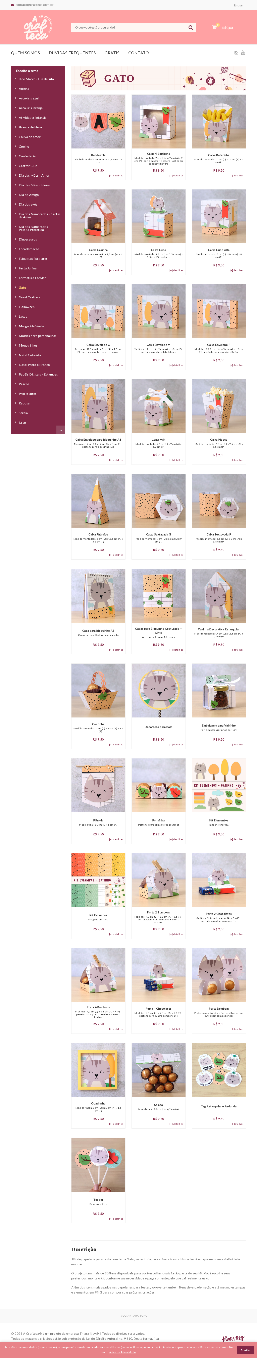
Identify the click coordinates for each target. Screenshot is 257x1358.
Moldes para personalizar (37, 335)
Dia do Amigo (29, 194)
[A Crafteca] (38, 27)
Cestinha (98, 727)
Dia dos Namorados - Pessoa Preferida (34, 228)
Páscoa (24, 383)
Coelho (24, 146)
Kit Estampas (98, 917)
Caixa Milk (159, 443)
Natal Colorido (30, 354)
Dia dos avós (28, 204)
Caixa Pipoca (219, 443)
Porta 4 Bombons (98, 1012)
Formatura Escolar (32, 277)
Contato (138, 52)
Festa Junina (28, 268)
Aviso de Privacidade (122, 1352)
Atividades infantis (32, 117)
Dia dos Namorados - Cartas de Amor (40, 215)
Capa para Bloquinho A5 (98, 633)
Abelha (24, 88)
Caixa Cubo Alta (219, 253)
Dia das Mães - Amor (34, 175)
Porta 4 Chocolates (159, 1012)
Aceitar (246, 1350)
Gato (22, 287)
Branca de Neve (30, 127)
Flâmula (98, 822)
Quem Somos (25, 52)
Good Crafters (29, 297)
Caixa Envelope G (98, 348)
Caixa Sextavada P (219, 538)
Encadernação (29, 248)
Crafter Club (28, 165)
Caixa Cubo (159, 253)
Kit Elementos (219, 822)
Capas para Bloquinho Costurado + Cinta (158, 633)
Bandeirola (98, 158)
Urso (22, 422)
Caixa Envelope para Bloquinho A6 (98, 443)
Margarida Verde (31, 325)
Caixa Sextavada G (159, 538)
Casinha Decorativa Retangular (219, 632)
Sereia (23, 412)
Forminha (158, 822)
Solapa (158, 1107)
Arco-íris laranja (31, 107)
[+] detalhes (116, 175)
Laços (23, 316)
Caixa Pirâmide (98, 538)
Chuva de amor (30, 136)
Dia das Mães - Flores (35, 184)
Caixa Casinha (98, 253)
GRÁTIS (112, 52)
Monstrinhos (28, 345)
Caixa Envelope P (219, 348)
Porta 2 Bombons (159, 917)
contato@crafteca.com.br (35, 4)
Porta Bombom (219, 1012)
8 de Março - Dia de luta (36, 78)
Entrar (238, 5)
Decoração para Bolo (158, 727)
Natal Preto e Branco (34, 364)
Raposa (24, 403)
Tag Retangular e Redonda (219, 1106)
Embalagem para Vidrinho (219, 727)
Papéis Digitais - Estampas (38, 374)
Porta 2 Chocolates (219, 917)
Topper (98, 1202)
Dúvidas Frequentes (72, 52)
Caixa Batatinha (218, 158)
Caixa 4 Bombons (158, 158)
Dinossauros (28, 239)
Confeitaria (27, 156)
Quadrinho (98, 1107)
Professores (28, 393)
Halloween (27, 306)
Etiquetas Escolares (33, 258)
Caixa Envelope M (158, 348)
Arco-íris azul (29, 98)
